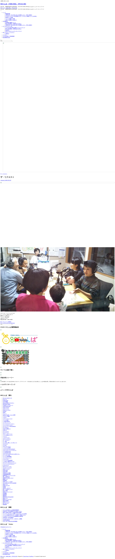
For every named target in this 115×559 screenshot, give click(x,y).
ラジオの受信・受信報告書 (8, 36)
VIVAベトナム (6, 408)
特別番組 (5, 493)
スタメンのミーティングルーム (9, 450)
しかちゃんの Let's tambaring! (9, 449)
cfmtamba (2, 180)
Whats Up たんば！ (7, 410)
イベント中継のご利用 (10, 18)
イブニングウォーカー (7, 418)
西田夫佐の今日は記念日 (8, 496)
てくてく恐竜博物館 (7, 456)
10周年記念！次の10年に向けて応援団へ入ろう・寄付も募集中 (18, 14)
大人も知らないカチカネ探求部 (9, 483)
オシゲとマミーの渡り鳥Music (9, 426)
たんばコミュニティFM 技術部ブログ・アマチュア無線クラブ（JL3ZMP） (21, 16)
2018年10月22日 (7, 180)
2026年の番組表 (6, 520)
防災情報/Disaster (6, 37)
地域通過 (5, 480)
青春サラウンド (6, 501)
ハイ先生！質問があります (8, 461)
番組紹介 (5, 495)
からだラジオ (6, 432)
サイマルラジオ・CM (7, 26)
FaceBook (7, 30)
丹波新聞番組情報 (7, 474)
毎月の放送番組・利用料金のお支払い (13, 23)
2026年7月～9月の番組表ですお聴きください (12, 511)
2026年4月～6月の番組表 (8, 517)
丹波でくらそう (6, 469)
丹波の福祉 (5, 471)
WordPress (31, 556)
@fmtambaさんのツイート (5, 526)
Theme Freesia (26, 556)
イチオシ (5, 417)
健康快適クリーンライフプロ (9, 475)
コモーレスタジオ (7, 438)
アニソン (5, 413)
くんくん (5, 436)
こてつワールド (6, 437)
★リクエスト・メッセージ (8, 32)
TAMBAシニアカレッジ (8, 405)
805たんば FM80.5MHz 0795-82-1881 (13, 4)
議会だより (5, 498)
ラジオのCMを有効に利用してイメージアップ (15, 27)
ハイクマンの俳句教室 (7, 460)
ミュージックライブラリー (8, 464)
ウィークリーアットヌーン (8, 423)
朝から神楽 (5, 490)
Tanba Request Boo (6, 406)
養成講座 (5, 504)
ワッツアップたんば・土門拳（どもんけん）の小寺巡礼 (15, 513)
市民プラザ (5, 484)
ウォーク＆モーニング (7, 425)
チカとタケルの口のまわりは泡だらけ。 (11, 454)
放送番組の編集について (10, 22)
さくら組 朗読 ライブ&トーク (10, 442)
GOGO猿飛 (5, 401)
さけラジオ (5, 443)
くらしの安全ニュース (7, 435)
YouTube (4, 411)
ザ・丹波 (5, 441)
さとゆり (5, 445)
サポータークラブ (7, 446)
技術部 (4, 486)
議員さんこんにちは (7, 499)
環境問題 (5, 494)
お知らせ (5, 430)
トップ (4, 12)
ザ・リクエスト (3, 173)
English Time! (5, 400)
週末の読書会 (6, 500)
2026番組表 (5, 21)
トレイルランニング (7, 457)
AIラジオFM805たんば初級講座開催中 (11, 510)
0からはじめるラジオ (7, 398)
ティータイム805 (6, 455)
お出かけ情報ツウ (7, 428)
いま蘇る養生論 (6, 421)
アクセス (5, 34)
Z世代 (4, 412)
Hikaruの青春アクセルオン (8, 402)
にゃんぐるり (6, 459)
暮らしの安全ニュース (7, 489)
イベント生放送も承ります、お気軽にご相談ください (14, 515)
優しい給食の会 (6, 476)
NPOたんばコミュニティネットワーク (13, 31)
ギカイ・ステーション (7, 433)
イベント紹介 (6, 420)
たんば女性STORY (7, 451)
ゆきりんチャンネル (7, 466)
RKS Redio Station (6, 404)
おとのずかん (6, 427)
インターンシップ (7, 422)
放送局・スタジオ (7, 488)
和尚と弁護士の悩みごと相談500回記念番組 (12, 512)
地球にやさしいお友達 (7, 481)
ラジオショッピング (7, 467)
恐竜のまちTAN (6, 485)
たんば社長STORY (7, 452)
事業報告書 (7, 13)
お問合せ (7, 33)
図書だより (5, 479)
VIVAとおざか (6, 407)
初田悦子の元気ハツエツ (8, 478)
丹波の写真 (5, 470)
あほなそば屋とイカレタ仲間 (9, 414)
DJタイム (5, 399)
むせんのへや (6, 465)
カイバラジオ (6, 431)
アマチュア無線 (6, 416)
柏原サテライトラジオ (7, 491)
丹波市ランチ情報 (9, 17)
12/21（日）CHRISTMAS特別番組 (10, 521)
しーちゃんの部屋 (7, 447)
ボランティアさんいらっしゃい (9, 462)
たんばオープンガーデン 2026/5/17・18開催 (12, 518)
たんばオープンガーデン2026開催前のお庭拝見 (13, 516)
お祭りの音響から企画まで (11, 20)
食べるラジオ (6, 503)
